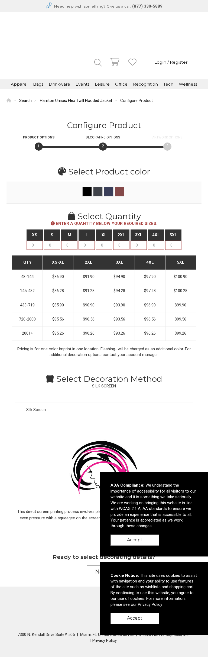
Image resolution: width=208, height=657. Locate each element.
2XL (121, 234)
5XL (173, 234)
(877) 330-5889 (147, 6)
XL (104, 234)
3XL (138, 234)
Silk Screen (36, 409)
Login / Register (171, 62)
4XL (156, 234)
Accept (134, 539)
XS (34, 234)
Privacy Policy (104, 640)
